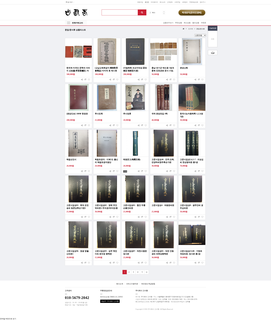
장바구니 (202, 2)
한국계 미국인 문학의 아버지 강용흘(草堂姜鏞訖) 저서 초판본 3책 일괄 (78, 69)
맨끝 (146, 272)
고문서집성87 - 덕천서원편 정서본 (135, 252)
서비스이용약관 (132, 284)
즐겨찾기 (70, 2)
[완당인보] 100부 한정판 (77, 114)
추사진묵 (99, 114)
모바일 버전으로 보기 (8, 319)
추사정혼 (127, 114)
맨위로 (212, 52)
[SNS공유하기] (81, 79)
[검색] (142, 12)
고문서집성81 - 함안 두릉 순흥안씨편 (134, 206)
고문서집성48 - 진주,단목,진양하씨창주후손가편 (163, 160)
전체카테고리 (77, 23)
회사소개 (162, 2)
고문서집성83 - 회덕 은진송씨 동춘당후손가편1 (77, 206)
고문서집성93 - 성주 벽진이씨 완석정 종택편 (106, 252)
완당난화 (184, 68)
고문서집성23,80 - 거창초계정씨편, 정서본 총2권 (191, 252)
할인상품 (195, 23)
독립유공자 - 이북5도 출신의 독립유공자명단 (106, 160)
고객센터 (170, 2)
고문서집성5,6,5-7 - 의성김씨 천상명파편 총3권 (191, 160)
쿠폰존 (203, 23)
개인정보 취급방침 (148, 284)
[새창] (85, 79)
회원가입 (140, 2)
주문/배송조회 (193, 2)
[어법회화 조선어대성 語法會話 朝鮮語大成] (135, 69)
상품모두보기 (168, 23)
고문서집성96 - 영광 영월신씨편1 (77, 252)
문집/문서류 (200, 29)
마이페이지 (154, 2)
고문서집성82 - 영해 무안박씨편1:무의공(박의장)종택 (106, 207)
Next (164, 13)
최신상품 (187, 23)
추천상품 (178, 23)
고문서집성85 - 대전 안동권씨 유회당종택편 (163, 252)
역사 (153, 12)
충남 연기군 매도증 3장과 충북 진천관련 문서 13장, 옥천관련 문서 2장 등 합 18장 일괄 (163, 69)
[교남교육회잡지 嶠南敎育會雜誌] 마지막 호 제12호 (106, 69)
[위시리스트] (88, 79)
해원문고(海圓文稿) (131, 159)
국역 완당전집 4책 (160, 114)
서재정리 (185, 2)
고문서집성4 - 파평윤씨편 (163, 205)
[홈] (183, 28)
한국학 (190, 29)
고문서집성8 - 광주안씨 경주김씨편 (191, 206)
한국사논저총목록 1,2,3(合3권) (191, 115)
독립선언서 (71, 159)
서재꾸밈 (177, 2)
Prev (164, 12)
